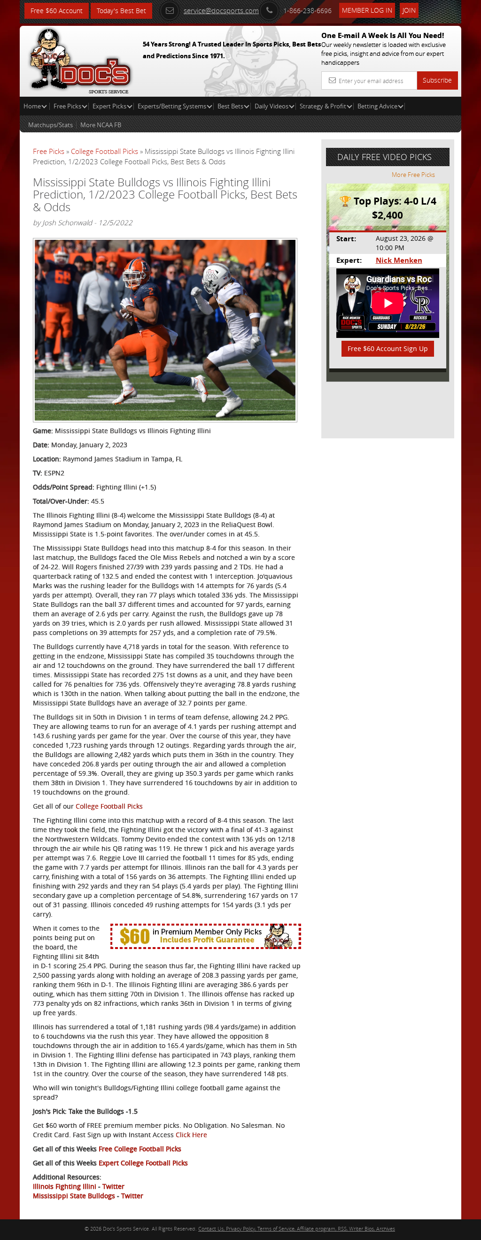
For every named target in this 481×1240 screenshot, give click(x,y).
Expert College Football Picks (143, 1162)
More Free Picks (413, 174)
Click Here (191, 1134)
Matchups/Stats (50, 125)
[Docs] (80, 58)
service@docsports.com (221, 10)
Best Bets (230, 106)
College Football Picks (104, 151)
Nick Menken (399, 260)
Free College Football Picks (140, 1148)
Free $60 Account (57, 10)
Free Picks (67, 106)
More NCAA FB (100, 125)
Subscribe (437, 80)
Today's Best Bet (121, 10)
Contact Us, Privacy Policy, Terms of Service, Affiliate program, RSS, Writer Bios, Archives (296, 1228)
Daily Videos (271, 106)
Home (32, 106)
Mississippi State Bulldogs (74, 1195)
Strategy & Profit (323, 106)
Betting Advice (377, 106)
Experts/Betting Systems (172, 106)
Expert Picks (109, 106)
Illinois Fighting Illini (64, 1186)
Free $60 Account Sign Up (388, 348)
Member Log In (367, 10)
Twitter (113, 1186)
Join (409, 10)
